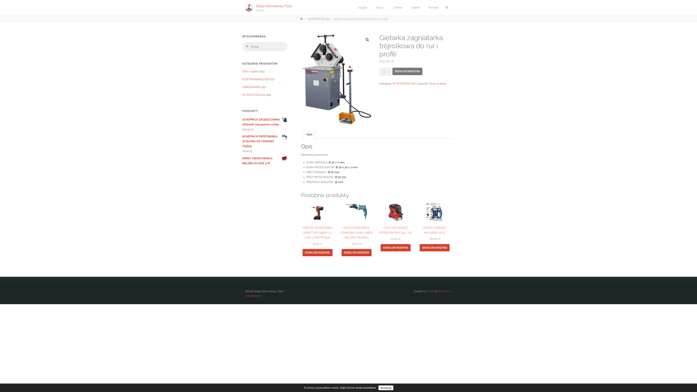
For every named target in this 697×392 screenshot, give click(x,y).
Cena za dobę (437, 83)
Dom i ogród (250, 71)
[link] (447, 8)
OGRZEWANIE (251, 87)
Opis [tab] (309, 134)
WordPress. (445, 291)
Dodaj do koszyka (407, 71)
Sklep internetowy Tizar (274, 6)
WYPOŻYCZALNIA (319, 19)
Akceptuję (386, 387)
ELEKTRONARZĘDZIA (256, 79)
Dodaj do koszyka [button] (317, 252)
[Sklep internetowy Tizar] (249, 7)
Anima (430, 291)
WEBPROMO (253, 296)
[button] (367, 39)
